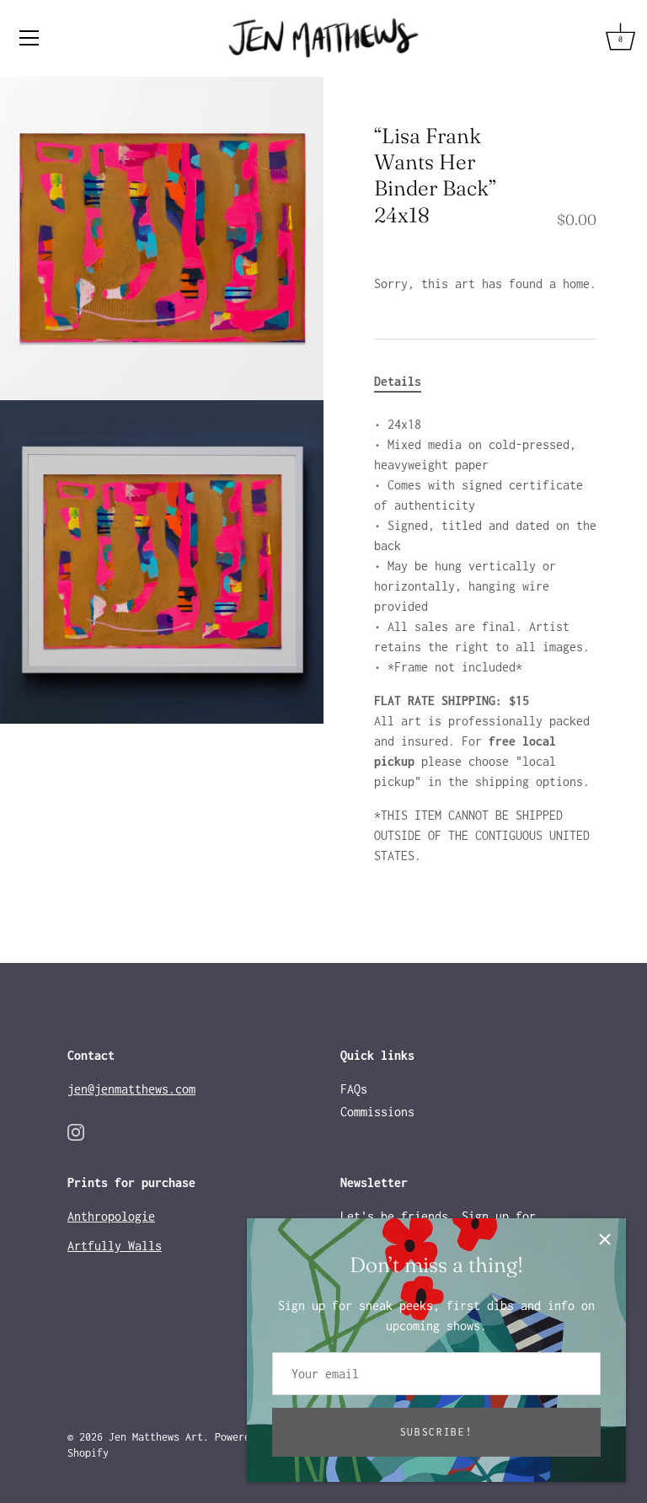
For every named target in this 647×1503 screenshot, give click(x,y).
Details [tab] (397, 381)
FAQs (353, 1089)
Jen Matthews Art (156, 1437)
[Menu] (29, 37)
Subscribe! (436, 1431)
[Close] (604, 1239)
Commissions (377, 1112)
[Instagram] (75, 1130)
